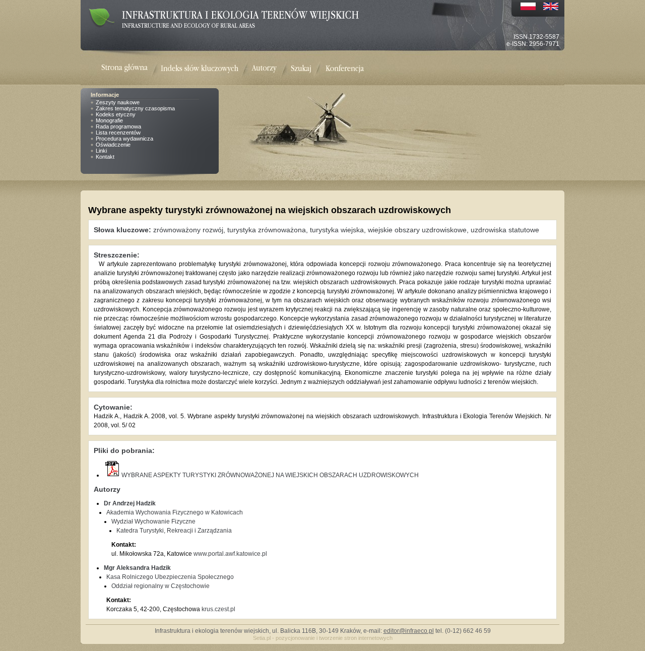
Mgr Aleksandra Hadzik (137, 567)
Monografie (109, 120)
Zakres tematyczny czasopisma (135, 108)
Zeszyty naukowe (118, 102)
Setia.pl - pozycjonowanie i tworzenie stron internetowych (323, 638)
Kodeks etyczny (116, 114)
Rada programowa (118, 126)
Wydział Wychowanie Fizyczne (153, 521)
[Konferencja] (344, 69)
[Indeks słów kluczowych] (199, 69)
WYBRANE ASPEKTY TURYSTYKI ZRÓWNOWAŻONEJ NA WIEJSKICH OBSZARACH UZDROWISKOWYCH (270, 475)
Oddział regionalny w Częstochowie (160, 586)
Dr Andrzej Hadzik (130, 503)
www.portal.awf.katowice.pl (230, 553)
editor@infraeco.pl (408, 630)
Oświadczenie (113, 145)
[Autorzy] (264, 69)
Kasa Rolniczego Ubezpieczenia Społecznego (170, 576)
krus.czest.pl (218, 609)
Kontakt (105, 157)
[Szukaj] (301, 69)
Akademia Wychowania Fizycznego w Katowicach (174, 512)
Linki (101, 151)
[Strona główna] (131, 69)
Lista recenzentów (118, 132)
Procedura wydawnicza (124, 139)
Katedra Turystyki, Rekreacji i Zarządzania (174, 530)
